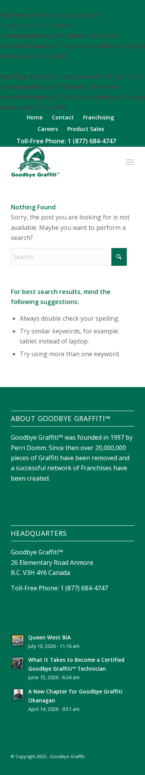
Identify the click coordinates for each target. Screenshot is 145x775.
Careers (48, 129)
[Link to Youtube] (128, 765)
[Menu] (130, 162)
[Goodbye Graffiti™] (60, 161)
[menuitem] (35, 118)
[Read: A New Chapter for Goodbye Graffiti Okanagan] (18, 695)
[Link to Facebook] (93, 765)
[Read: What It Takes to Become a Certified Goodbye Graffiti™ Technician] (18, 663)
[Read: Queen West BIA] (18, 641)
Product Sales (85, 129)
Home (35, 117)
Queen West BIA (49, 637)
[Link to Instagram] (105, 765)
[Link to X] (117, 765)
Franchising (98, 117)
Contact (63, 117)
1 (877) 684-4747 (92, 141)
